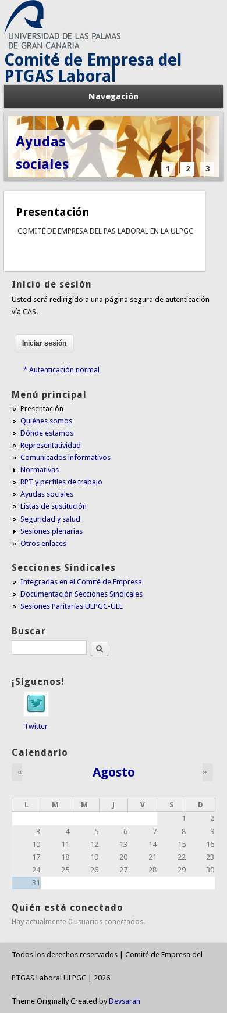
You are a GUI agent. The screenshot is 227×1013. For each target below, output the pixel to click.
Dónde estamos (46, 433)
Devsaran (124, 1001)
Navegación (113, 96)
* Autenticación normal (61, 369)
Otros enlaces (43, 543)
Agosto (114, 771)
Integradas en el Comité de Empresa (81, 581)
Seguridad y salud (50, 519)
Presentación (53, 212)
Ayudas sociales (42, 153)
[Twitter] (36, 714)
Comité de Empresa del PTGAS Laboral (93, 68)
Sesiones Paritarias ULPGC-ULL (71, 606)
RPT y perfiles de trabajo (61, 481)
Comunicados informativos (65, 457)
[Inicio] (62, 46)
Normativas (39, 469)
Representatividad (50, 445)
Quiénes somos (46, 420)
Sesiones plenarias (51, 531)
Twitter (36, 726)
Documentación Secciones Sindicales (81, 594)
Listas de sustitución (53, 506)
